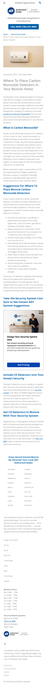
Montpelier (11, 469)
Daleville (27, 469)
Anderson (27, 483)
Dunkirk (10, 505)
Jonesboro (28, 501)
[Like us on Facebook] (5, 644)
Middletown (12, 478)
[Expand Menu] (23, 15)
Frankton (11, 483)
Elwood (27, 478)
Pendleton (11, 496)
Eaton (10, 492)
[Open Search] (40, 3)
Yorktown (11, 474)
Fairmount (28, 505)
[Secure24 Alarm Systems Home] (23, 10)
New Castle (28, 496)
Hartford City (28, 487)
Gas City (27, 492)
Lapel (9, 501)
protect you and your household (16, 114)
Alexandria (28, 474)
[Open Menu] (4, 3)
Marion (10, 487)
